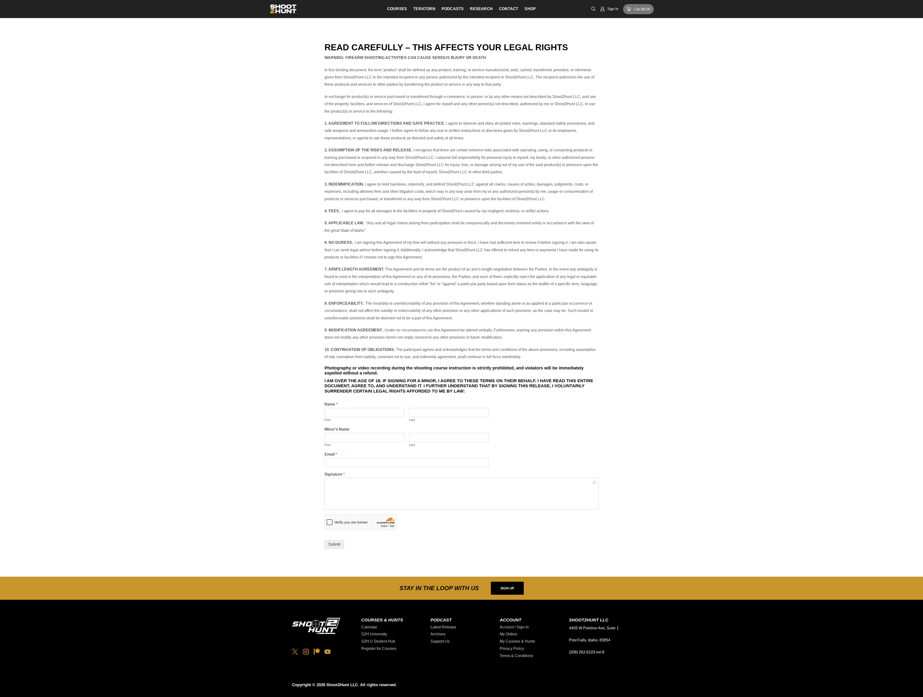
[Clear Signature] (594, 481)
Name (330, 404)
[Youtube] (327, 652)
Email (330, 454)
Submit (334, 544)
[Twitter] (295, 652)
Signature (334, 474)
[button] (593, 8)
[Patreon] (317, 652)
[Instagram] (306, 652)
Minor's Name (336, 429)
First (327, 420)
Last (412, 420)
